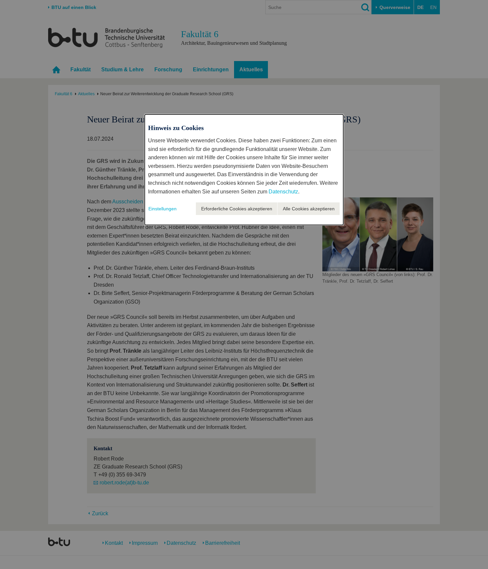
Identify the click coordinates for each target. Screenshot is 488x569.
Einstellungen (162, 208)
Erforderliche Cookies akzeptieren (236, 208)
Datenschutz (283, 191)
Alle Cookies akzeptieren (309, 208)
